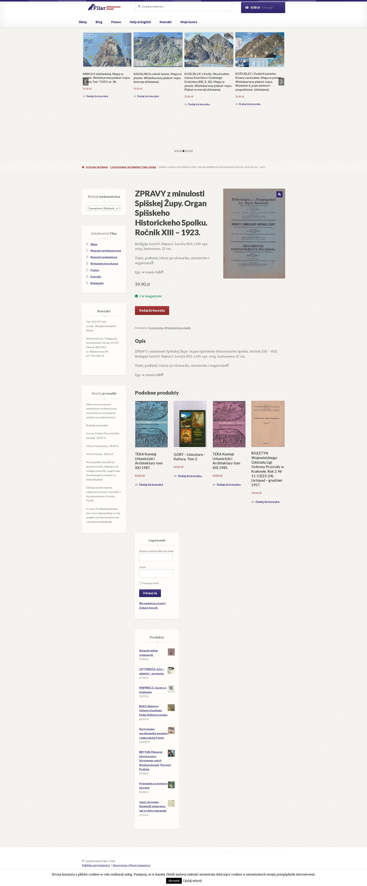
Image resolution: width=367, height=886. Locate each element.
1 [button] (175, 151)
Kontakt (166, 22)
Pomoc (116, 22)
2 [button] (178, 151)
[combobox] (104, 208)
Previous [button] (86, 81)
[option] (107, 69)
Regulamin (97, 283)
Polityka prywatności (96, 865)
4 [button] (183, 151)
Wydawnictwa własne (104, 263)
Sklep (83, 22)
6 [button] (189, 151)
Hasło (142, 567)
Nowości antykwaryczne (105, 250)
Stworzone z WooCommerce (131, 865)
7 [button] (191, 151)
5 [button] (186, 151)
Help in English (140, 22)
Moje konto (188, 22)
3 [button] (181, 151)
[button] (279, 194)
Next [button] (281, 81)
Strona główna (97, 167)
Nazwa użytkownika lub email (156, 551)
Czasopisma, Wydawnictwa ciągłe (133, 167)
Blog (99, 22)
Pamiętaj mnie (150, 583)
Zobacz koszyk (148, 607)
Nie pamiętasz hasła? (152, 603)
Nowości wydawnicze (103, 257)
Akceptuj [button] (173, 880)
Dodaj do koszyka (97, 104)
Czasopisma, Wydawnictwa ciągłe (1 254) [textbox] (105, 208)
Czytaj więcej (192, 880)
